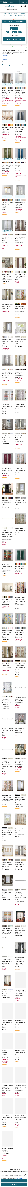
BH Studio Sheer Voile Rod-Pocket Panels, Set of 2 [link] (20, 92)
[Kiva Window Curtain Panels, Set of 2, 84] (7, 394)
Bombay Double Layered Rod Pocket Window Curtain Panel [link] (20, 961)
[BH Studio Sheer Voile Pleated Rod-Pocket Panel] (7, 360)
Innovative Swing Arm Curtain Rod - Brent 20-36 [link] (7, 962)
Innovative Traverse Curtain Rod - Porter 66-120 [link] (7, 731)
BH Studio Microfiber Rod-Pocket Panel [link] (19, 167)
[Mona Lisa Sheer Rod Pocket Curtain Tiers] (7, 424)
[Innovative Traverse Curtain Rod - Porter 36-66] (20, 1075)
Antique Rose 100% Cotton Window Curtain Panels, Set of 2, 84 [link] (20, 668)
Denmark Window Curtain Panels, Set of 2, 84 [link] (20, 407)
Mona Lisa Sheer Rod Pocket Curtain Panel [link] (7, 342)
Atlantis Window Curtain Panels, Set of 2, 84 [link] (20, 531)
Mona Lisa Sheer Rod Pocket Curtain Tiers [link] (7, 438)
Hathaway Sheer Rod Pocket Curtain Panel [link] (7, 894)
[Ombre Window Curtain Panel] (7, 652)
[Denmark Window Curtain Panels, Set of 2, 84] (20, 394)
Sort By (12, 65)
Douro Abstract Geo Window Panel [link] (7, 601)
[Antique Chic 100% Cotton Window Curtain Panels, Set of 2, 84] (20, 587)
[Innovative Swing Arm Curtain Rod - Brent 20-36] (7, 947)
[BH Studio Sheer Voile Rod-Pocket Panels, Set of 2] (20, 78)
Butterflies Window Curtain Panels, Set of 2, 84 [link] (20, 1054)
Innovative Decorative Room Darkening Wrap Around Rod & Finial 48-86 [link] (20, 896)
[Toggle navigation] (3, 6)
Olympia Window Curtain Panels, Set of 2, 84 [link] (20, 471)
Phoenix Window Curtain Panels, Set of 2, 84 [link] (20, 831)
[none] (7, 78)
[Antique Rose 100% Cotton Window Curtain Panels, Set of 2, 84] (20, 652)
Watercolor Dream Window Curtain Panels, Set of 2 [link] (7, 634)
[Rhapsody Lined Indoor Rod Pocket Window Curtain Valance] (7, 819)
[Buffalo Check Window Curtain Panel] (7, 262)
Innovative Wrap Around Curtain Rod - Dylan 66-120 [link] (20, 992)
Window (5, 59)
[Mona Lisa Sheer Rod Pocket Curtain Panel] (7, 327)
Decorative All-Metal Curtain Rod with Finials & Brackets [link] (7, 306)
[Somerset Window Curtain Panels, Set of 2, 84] (7, 1010)
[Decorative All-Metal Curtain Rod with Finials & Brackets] (7, 294)
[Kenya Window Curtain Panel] (20, 749)
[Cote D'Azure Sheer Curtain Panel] (7, 980)
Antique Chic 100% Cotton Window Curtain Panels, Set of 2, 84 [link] (20, 602)
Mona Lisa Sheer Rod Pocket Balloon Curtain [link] (20, 503)
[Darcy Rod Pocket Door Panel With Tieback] (7, 489)
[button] (21, 6)
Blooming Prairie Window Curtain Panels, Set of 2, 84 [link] (7, 799)
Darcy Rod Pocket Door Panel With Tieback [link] (7, 503)
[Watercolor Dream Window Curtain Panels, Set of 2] (7, 618)
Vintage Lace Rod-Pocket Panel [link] (20, 204)
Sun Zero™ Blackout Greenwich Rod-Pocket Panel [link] (7, 92)
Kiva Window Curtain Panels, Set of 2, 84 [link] (7, 408)
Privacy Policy (19, 1178)
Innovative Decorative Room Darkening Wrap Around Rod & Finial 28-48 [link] (7, 535)
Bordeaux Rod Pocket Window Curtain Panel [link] (20, 865)
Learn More (4, 55)
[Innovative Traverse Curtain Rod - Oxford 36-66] (7, 1075)
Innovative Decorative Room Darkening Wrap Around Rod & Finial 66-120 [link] (7, 765)
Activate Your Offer (14, 39)
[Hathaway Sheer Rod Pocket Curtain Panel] (7, 880)
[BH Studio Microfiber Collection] (7, 1040)
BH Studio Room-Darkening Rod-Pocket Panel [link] (20, 130)
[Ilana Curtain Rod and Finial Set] (20, 718)
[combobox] (14, 9)
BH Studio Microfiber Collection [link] (4, 1053)
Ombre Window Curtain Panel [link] (7, 665)
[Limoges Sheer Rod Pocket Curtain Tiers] (20, 327)
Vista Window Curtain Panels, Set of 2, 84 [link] (20, 1023)
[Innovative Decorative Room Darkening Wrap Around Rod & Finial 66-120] (7, 749)
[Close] (26, 1174)
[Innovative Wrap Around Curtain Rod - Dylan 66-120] (20, 980)
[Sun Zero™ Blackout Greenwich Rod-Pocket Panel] (7, 78)
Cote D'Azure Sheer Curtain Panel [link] (7, 993)
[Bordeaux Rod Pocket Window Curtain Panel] (20, 850)
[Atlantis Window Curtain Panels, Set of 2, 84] (20, 518)
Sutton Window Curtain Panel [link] (20, 373)
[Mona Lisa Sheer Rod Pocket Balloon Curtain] (20, 489)
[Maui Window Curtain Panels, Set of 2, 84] (7, 1105)
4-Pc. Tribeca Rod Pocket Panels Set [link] (20, 276)
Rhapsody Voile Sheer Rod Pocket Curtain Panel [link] (20, 931)
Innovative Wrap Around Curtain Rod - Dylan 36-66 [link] (20, 1118)
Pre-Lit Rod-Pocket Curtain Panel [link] (7, 129)
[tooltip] (5, 2)
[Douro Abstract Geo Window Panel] (7, 587)
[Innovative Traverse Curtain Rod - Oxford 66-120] (20, 687)
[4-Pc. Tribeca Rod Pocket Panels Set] (20, 262)
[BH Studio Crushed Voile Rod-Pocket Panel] (7, 225)
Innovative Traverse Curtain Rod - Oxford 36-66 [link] (7, 1087)
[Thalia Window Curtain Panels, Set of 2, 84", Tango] (7, 916)
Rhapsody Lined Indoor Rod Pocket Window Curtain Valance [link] (7, 834)
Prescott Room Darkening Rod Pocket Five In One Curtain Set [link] (7, 702)
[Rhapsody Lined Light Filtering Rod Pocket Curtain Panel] (20, 785)
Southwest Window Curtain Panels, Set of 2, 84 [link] (7, 568)
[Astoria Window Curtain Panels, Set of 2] (20, 294)
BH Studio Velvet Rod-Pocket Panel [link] (20, 568)
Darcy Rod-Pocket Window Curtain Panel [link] (20, 438)
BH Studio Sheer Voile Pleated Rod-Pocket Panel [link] (7, 374)
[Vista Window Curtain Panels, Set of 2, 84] (20, 1010)
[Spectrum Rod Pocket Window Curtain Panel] (20, 618)
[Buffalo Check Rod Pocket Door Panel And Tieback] (7, 850)
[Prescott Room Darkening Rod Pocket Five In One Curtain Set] (7, 687)
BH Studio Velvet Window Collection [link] (7, 470)
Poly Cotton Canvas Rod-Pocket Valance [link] (7, 205)
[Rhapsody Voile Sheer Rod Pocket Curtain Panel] (20, 916)
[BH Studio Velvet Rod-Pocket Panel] (20, 555)
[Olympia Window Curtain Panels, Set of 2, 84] (20, 458)
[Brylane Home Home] (9, 6)
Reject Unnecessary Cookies (14, 1181)
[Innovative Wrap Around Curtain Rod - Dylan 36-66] (20, 1105)
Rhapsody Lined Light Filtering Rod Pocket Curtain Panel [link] (20, 800)
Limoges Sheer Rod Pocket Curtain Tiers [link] (20, 342)
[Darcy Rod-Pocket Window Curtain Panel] (20, 424)
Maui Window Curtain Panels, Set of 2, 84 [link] (7, 1119)
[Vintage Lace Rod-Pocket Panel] (20, 190)
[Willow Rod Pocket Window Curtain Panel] (20, 225)
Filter (5, 65)
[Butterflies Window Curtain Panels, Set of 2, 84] (20, 1040)
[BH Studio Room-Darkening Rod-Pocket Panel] (20, 116)
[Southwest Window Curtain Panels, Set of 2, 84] (7, 555)
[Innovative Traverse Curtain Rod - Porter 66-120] (7, 718)
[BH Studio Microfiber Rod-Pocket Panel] (20, 153)
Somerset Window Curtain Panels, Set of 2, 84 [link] (7, 1024)
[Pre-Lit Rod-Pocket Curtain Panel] (7, 116)
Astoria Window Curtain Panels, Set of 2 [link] (20, 309)
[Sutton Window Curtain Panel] (20, 360)
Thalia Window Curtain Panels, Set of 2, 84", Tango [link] (7, 932)
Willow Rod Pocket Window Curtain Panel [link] (20, 239)
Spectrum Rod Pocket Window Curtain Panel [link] (20, 633)
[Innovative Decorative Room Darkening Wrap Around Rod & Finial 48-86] (20, 880)
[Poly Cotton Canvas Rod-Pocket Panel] (7, 153)
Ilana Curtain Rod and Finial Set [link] (19, 729)
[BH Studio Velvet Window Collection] (7, 458)
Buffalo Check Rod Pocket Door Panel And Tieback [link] (7, 865)
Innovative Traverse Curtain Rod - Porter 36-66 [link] (20, 1087)
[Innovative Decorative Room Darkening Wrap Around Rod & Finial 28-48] (7, 518)
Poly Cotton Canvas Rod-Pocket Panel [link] (7, 166)
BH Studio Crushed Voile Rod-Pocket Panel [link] (7, 239)
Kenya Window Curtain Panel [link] (20, 762)
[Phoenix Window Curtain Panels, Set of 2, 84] (20, 819)
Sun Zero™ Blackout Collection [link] (7, 1150)
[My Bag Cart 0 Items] (25, 6)
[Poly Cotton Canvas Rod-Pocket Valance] (7, 190)
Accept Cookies (14, 1184)
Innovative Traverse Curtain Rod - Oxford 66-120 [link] (20, 699)
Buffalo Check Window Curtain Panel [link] (7, 277)
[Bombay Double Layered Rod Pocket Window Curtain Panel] (20, 947)
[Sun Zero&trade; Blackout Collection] (7, 1138)
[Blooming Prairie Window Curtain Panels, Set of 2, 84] (7, 785)
